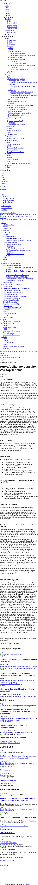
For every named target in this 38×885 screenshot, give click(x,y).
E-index (7, 34)
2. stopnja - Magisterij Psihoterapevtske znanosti (21, 271)
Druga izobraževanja (13, 119)
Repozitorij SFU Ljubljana (15, 152)
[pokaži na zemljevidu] (4, 865)
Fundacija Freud (10, 32)
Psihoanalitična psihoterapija (17, 109)
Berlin (7, 10)
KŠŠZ (9, 146)
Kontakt (9, 42)
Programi (8, 75)
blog (12, 351)
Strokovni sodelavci (14, 51)
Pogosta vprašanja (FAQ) (15, 121)
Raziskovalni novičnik (14, 130)
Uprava (10, 50)
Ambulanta (8, 165)
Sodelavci (10, 46)
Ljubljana (8, 13)
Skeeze (16, 643)
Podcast (9, 161)
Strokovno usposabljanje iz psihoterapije (20, 105)
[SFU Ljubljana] (19, 218)
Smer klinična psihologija (19, 97)
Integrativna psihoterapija (16, 107)
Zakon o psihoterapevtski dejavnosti (18, 163)
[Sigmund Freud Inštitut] (8, 213)
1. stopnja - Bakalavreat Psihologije (21, 92)
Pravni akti (10, 71)
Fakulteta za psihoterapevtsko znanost (22, 55)
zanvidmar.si (26, 884)
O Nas (7, 38)
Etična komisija (12, 134)
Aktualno (8, 154)
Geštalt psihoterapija (15, 111)
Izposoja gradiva (12, 25)
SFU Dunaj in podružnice (19, 63)
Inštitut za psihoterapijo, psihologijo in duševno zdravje (18, 214)
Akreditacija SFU (12, 99)
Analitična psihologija (15, 117)
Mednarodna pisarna (13, 144)
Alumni (9, 142)
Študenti (8, 136)
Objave (9, 132)
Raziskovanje (9, 126)
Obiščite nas (11, 44)
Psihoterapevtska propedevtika (17, 101)
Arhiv (1, 652)
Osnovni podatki (12, 40)
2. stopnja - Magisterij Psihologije (20, 94)
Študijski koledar (12, 140)
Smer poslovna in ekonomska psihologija (24, 95)
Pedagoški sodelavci (15, 57)
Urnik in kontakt (12, 27)
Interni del (7, 167)
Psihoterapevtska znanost (16, 81)
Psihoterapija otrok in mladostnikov (19, 113)
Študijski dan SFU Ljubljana (16, 138)
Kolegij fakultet (10, 30)
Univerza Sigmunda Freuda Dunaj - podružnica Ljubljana (18, 219)
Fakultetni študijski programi (16, 79)
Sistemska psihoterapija (16, 115)
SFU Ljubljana (5, 351)
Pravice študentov (12, 150)
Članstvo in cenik (12, 29)
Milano (7, 15)
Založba (8, 19)
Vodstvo (10, 48)
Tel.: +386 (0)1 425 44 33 (8, 860)
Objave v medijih (12, 159)
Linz (6, 7)
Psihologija (11, 90)
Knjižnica (8, 21)
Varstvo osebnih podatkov (15, 148)
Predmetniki (12, 103)
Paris (7, 11)
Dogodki (9, 157)
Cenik (9, 73)
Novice (9, 155)
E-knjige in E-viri (12, 23)
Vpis (8, 77)
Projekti (9, 128)
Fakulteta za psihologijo (17, 53)
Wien (7, 6)
